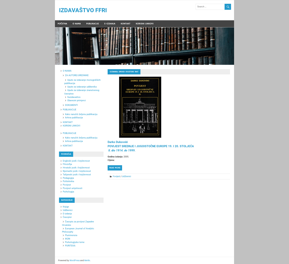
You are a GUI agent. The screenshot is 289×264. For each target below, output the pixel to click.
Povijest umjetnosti (72, 188)
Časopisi (67, 217)
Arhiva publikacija (74, 117)
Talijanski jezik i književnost (77, 174)
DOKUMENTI (71, 105)
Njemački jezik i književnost (77, 171)
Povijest (116, 176)
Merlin (87, 260)
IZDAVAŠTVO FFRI (83, 10)
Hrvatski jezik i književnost (76, 167)
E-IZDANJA (109, 23)
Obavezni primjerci (76, 100)
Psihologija (68, 191)
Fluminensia (71, 235)
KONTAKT (125, 23)
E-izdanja (67, 213)
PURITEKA (70, 245)
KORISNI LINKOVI (145, 23)
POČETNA (62, 23)
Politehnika (68, 181)
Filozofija (67, 164)
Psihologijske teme (74, 242)
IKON (67, 238)
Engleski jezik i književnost (76, 161)
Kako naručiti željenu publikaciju (81, 114)
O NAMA (77, 23)
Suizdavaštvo (74, 97)
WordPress (75, 260)
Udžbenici (126, 176)
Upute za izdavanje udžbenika (82, 86)
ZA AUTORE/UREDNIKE (77, 75)
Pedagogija (68, 178)
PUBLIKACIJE (92, 23)
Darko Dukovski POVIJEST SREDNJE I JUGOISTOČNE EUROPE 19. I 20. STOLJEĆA (151, 146)
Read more (114, 167)
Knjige (66, 206)
